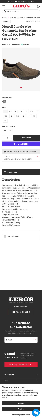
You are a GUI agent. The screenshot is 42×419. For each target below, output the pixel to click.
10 (37, 111)
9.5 (31, 111)
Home (4, 18)
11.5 (17, 116)
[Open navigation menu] (3, 6)
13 (28, 116)
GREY (4, 101)
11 (11, 116)
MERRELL (6, 21)
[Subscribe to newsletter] (36, 339)
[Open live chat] (36, 413)
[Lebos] (21, 6)
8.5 (21, 111)
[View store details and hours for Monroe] (37, 156)
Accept (21, 403)
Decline (21, 409)
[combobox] (21, 11)
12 (23, 116)
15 (5, 121)
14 (34, 116)
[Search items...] (4, 11)
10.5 (5, 116)
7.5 (10, 111)
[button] (21, 87)
